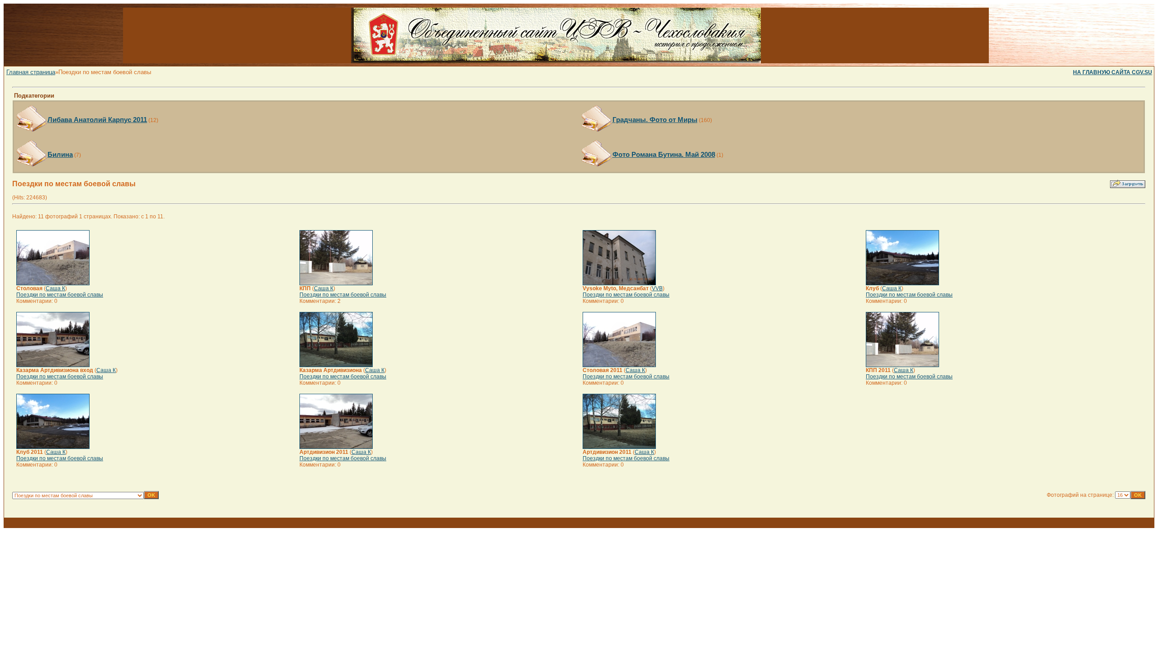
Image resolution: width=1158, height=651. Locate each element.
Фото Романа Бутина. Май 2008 (663, 154)
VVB (657, 288)
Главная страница (30, 72)
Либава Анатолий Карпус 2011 (97, 119)
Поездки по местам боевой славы (59, 295)
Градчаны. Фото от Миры (655, 119)
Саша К (55, 288)
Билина (60, 154)
